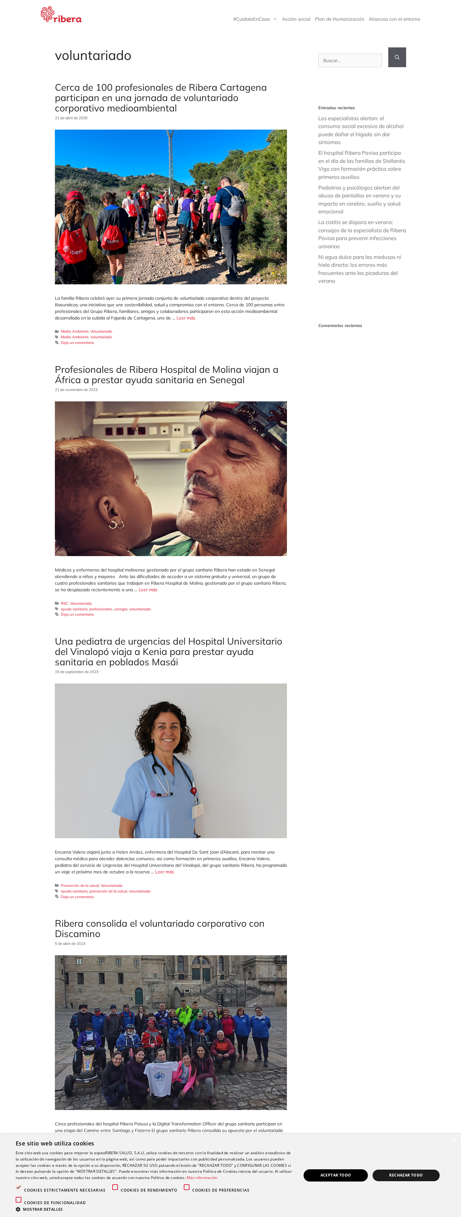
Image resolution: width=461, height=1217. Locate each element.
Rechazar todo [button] (406, 1175)
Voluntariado (101, 331)
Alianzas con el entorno (394, 19)
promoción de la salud (108, 891)
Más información (202, 1177)
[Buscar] (397, 57)
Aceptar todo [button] (336, 1175)
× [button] (454, 1140)
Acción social (296, 19)
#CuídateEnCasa (251, 19)
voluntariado (101, 337)
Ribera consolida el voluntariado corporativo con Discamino (160, 928)
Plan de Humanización (339, 19)
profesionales (100, 609)
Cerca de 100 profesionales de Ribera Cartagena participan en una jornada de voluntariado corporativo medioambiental (161, 97)
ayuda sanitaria (74, 609)
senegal (120, 609)
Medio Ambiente (74, 331)
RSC (64, 603)
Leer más (186, 318)
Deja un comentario (77, 342)
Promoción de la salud (80, 885)
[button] (154, 1209)
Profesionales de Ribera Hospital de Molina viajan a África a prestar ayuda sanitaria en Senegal (166, 374)
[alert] (230, 1175)
